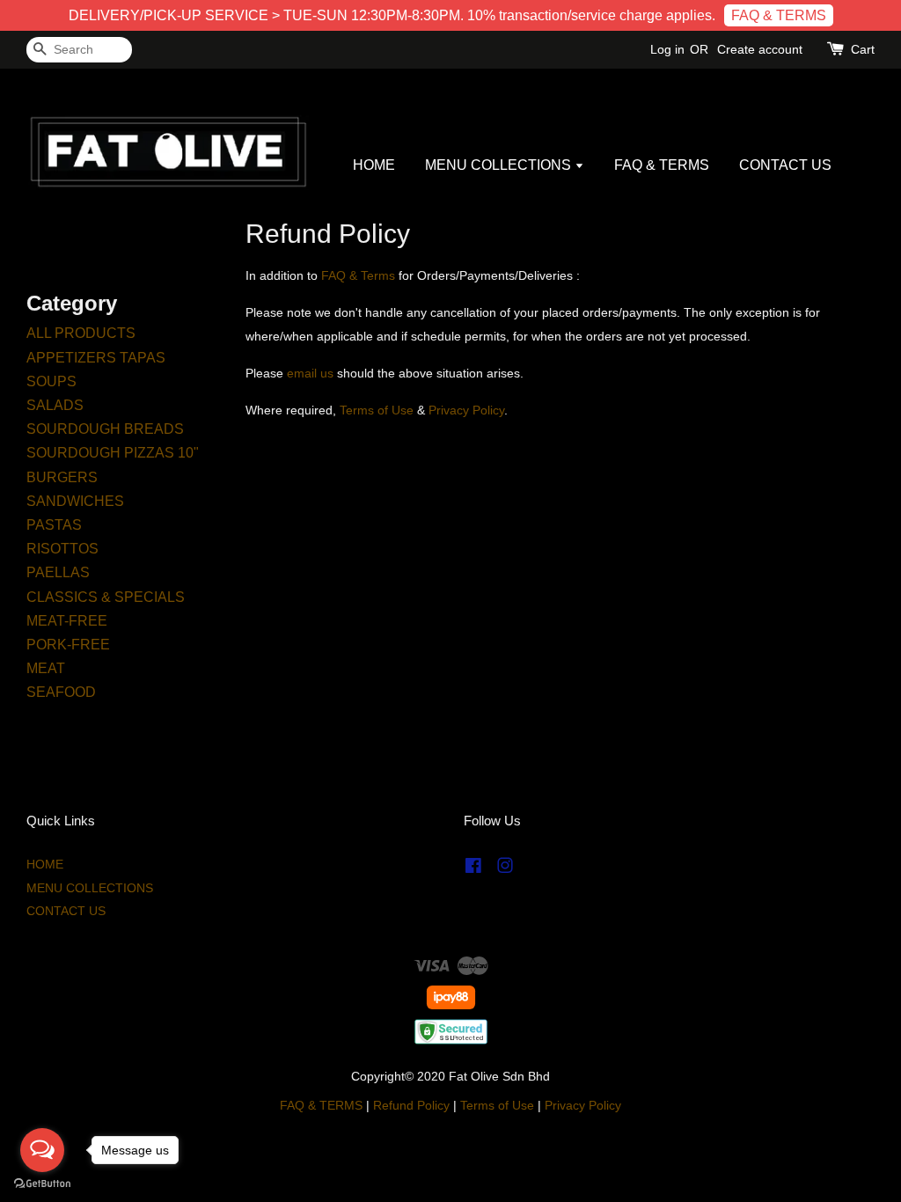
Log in (667, 49)
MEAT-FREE (66, 620)
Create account (759, 49)
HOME (374, 165)
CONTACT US (785, 165)
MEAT (45, 668)
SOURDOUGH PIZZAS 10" (112, 452)
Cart (863, 49)
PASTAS (54, 524)
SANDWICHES (75, 501)
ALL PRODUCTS (81, 333)
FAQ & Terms (358, 275)
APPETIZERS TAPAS (95, 357)
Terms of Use (497, 1105)
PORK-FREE (68, 644)
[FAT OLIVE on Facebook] (473, 869)
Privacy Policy (583, 1105)
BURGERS (62, 477)
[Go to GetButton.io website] (42, 1184)
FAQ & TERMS (778, 15)
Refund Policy (411, 1105)
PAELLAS (58, 572)
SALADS (55, 405)
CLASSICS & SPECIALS (105, 597)
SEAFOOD (61, 692)
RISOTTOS (62, 548)
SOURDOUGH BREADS (105, 428)
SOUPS (51, 381)
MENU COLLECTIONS (500, 165)
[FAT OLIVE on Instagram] (505, 869)
